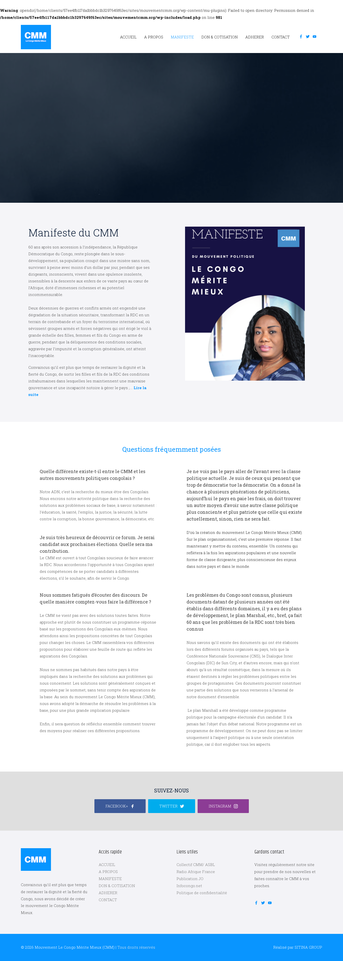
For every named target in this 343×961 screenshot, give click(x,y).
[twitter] (309, 36)
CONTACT (280, 36)
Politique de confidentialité (202, 892)
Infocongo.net (189, 885)
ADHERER (254, 36)
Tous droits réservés (136, 947)
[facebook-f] (302, 36)
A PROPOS (153, 36)
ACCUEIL (128, 36)
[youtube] (315, 36)
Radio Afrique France (196, 871)
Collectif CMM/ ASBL (196, 864)
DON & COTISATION (219, 36)
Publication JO (190, 878)
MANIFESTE (182, 36)
